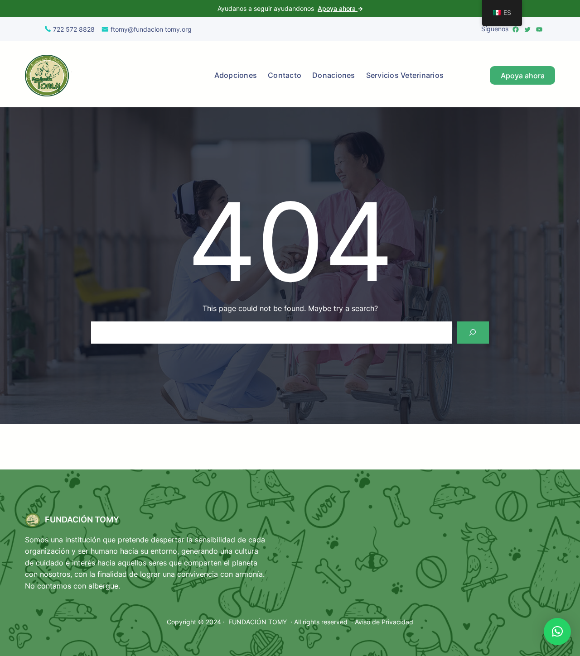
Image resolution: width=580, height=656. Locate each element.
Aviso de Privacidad (384, 622)
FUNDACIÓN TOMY (82, 519)
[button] (557, 631)
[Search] (473, 332)
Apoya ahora (338, 8)
